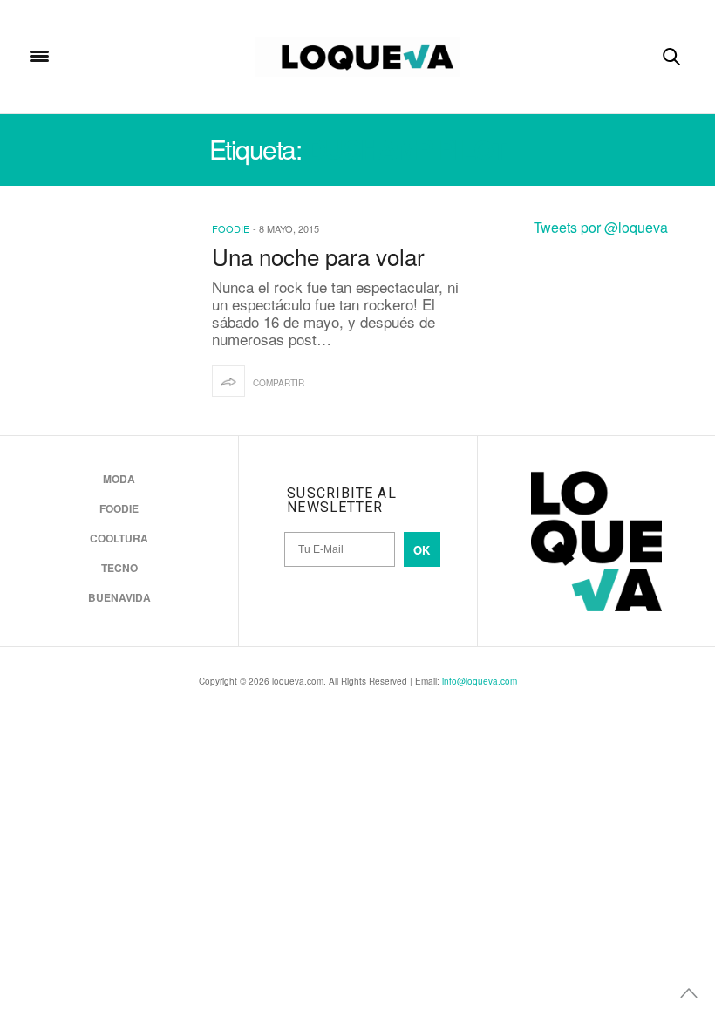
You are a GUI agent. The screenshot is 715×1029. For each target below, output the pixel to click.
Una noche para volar (318, 256)
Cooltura (119, 538)
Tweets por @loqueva (601, 227)
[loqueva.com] (357, 56)
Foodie (230, 228)
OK (421, 550)
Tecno (119, 568)
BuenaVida (119, 597)
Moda (119, 479)
